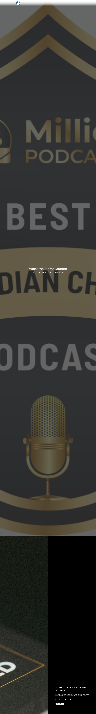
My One (74, 3)
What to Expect (60, 703)
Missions (52, 3)
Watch (63, 3)
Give (79, 3)
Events (47, 3)
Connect (69, 3)
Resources (58, 3)
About (42, 3)
